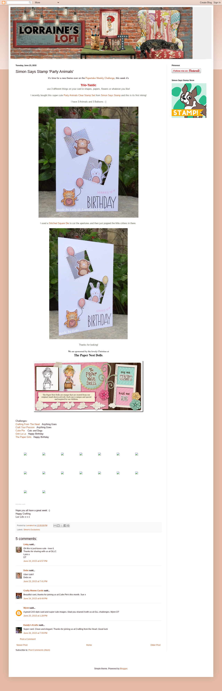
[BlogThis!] (58, 525)
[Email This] (55, 525)
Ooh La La (21, 433)
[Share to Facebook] (65, 525)
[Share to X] (61, 525)
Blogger (123, 668)
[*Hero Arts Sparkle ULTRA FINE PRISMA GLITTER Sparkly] (43, 473)
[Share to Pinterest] (68, 525)
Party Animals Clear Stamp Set (79, 95)
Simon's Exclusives (32, 530)
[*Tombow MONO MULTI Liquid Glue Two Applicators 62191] (62, 473)
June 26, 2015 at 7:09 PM (35, 633)
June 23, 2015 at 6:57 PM (35, 561)
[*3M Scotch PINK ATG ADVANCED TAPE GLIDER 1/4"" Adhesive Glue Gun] (25, 492)
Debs (26, 570)
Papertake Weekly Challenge (100, 78)
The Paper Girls (23, 437)
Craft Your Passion (25, 427)
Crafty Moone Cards (33, 590)
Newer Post (21, 645)
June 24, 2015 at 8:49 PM (35, 598)
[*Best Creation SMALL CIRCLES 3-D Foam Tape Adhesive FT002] (136, 473)
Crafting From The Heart (28, 424)
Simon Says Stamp (111, 95)
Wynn (26, 608)
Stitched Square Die (59, 223)
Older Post (155, 645)
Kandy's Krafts (30, 625)
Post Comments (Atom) (39, 650)
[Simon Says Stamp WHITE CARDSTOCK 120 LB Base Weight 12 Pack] (25, 454)
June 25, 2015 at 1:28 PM (35, 616)
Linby (26, 544)
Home (89, 645)
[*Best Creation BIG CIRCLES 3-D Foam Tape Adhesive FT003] (118, 473)
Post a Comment (28, 639)
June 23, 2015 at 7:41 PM (35, 581)
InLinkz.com (20, 504)
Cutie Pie (20, 430)
